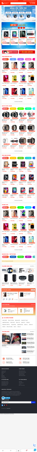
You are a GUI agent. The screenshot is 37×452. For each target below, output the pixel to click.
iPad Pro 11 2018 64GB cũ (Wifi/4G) (30, 195)
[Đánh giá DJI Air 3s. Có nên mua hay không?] (24, 351)
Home (18, 450)
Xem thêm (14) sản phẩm (18, 101)
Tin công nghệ (5, 331)
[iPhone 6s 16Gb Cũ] (4, 299)
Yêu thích (10, 450)
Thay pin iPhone (13, 324)
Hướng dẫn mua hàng (5, 381)
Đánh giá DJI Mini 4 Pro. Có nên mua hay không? (31, 347)
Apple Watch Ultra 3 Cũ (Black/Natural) (5, 120)
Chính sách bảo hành (22, 375)
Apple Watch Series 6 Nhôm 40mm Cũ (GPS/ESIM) (13, 146)
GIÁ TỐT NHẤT (27, 293)
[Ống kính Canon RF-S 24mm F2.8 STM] (23, 278)
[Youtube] (6, 405)
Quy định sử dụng (21, 374)
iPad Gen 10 (31, 324)
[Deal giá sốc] (18, 25)
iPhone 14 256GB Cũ (13, 83)
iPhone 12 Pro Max (9, 326)
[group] (19, 13)
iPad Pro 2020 (5, 320)
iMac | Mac (3, 376)
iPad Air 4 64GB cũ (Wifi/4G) (5, 39)
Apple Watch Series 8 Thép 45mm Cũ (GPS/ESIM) (5, 133)
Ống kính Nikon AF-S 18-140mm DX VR (30, 283)
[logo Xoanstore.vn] (5, 3)
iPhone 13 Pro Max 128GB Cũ (5, 97)
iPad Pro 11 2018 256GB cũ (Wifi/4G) (22, 182)
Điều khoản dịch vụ (4, 385)
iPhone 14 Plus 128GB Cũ (23, 83)
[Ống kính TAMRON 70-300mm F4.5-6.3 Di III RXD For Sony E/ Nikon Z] (14, 278)
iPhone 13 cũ (18, 322)
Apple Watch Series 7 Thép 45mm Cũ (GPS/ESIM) (22, 133)
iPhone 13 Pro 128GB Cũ (22, 96)
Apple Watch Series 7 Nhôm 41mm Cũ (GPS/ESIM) (30, 39)
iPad (2, 374)
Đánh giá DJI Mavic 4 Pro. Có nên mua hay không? (30, 338)
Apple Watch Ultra (20, 324)
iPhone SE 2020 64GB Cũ (14, 96)
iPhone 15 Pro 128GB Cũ (31, 70)
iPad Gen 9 (28, 322)
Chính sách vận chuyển (22, 372)
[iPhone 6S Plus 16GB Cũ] (12, 299)
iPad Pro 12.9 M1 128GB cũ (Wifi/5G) (31, 182)
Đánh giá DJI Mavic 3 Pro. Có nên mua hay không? (30, 334)
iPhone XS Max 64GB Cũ (14, 70)
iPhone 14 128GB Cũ (22, 70)
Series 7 (15, 326)
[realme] (27, 270)
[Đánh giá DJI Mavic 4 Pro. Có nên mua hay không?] (24, 339)
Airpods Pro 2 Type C (24, 320)
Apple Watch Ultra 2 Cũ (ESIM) (13, 120)
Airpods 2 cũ (23, 322)
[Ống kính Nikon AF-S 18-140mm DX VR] (31, 278)
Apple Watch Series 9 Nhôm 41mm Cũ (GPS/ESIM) (30, 120)
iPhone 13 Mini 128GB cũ (6, 83)
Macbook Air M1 (17, 320)
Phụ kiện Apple (4, 377)
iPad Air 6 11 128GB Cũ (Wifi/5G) (5, 169)
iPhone (3, 373)
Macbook (3, 375)
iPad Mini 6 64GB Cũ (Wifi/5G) (14, 39)
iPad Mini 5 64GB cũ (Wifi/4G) (13, 182)
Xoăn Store (8, 408)
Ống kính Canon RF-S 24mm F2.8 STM (22, 283)
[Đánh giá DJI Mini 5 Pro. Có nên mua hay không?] (24, 343)
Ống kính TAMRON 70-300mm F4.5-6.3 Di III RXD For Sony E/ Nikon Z (14, 283)
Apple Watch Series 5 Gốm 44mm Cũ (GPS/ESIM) (5, 146)
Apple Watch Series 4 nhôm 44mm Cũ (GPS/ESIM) (30, 146)
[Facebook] (2, 405)
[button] (2, 13)
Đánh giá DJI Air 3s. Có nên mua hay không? (30, 351)
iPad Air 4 (4, 326)
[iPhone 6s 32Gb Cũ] (9, 299)
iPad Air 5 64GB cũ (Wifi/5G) (5, 182)
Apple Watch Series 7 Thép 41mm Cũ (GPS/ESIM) (30, 133)
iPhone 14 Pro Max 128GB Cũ (30, 84)
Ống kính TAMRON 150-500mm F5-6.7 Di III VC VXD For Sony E (5, 283)
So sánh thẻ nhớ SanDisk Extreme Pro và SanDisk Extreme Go (11, 345)
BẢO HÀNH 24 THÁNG (12, 293)
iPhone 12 (19, 326)
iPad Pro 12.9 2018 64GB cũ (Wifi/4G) (22, 195)
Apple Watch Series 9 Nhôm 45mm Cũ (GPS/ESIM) (22, 120)
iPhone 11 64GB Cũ (30, 96)
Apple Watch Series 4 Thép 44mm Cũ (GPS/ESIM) (22, 146)
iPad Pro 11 (26, 324)
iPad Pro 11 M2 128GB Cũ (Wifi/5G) (23, 169)
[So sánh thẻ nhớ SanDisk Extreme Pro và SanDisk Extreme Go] (11, 338)
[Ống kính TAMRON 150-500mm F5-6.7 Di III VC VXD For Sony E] (6, 278)
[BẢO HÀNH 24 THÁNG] (5, 294)
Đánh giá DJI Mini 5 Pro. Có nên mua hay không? (31, 343)
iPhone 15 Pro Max (11, 320)
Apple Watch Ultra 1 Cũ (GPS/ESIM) (13, 133)
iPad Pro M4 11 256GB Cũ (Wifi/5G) (14, 169)
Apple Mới (20, 381)
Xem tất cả (32, 331)
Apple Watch (3, 372)
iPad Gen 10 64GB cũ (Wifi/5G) (30, 169)
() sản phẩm (33, 3)
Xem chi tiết (33, 304)
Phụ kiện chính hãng (7, 266)
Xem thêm (33, 289)
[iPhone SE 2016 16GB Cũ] (6, 299)
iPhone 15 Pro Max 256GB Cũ (5, 71)
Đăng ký (33, 402)
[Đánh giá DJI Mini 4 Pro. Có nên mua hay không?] (24, 347)
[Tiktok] (4, 405)
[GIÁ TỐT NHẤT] (21, 294)
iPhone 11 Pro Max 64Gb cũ (22, 39)
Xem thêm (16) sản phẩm (18, 200)
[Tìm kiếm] (11, 3)
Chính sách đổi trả (21, 373)
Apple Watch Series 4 (6, 322)
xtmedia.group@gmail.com (31, 0)
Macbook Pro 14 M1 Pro (6, 324)
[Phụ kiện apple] (10, 270)
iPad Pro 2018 (12, 322)
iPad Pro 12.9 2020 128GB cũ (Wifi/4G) (5, 195)
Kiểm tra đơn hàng (22, 385)
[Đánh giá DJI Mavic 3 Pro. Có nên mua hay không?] (24, 334)
